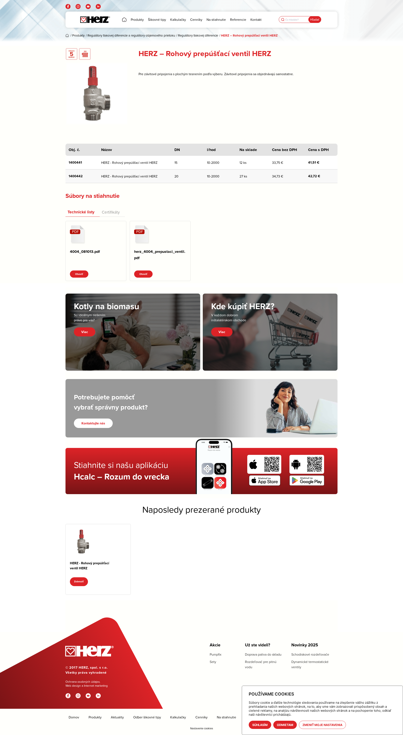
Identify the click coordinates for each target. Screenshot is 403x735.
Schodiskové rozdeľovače (310, 654)
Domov (74, 717)
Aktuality (117, 717)
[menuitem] (124, 20)
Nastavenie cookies (201, 728)
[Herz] (95, 20)
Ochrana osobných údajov (82, 682)
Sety (213, 661)
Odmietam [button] (285, 725)
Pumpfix (215, 654)
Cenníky (201, 717)
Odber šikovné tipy (147, 717)
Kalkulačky (178, 717)
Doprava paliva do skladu (263, 654)
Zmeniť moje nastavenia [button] (322, 725)
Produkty (95, 717)
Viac (84, 331)
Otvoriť (79, 274)
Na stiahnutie (226, 717)
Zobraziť (79, 581)
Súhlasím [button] (260, 725)
